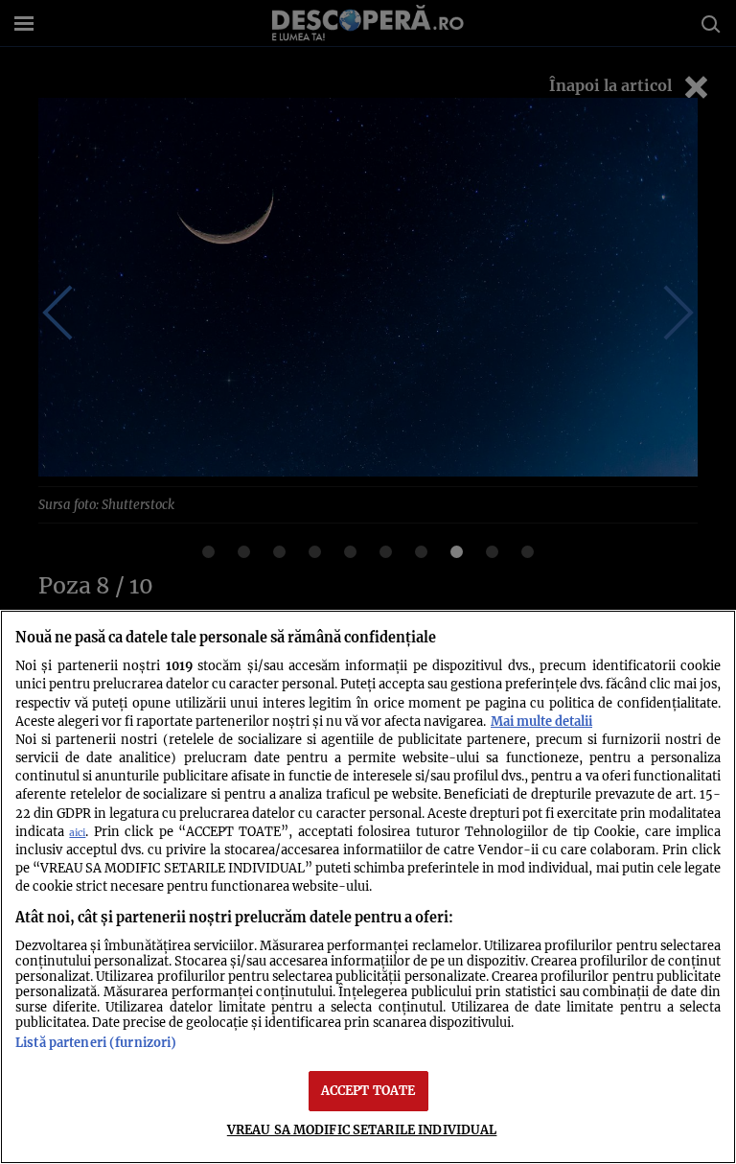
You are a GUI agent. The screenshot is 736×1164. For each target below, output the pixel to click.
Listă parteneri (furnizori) (95, 1042)
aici (77, 832)
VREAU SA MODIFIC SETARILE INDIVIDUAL (362, 1129)
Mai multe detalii (541, 721)
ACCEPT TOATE (368, 1090)
